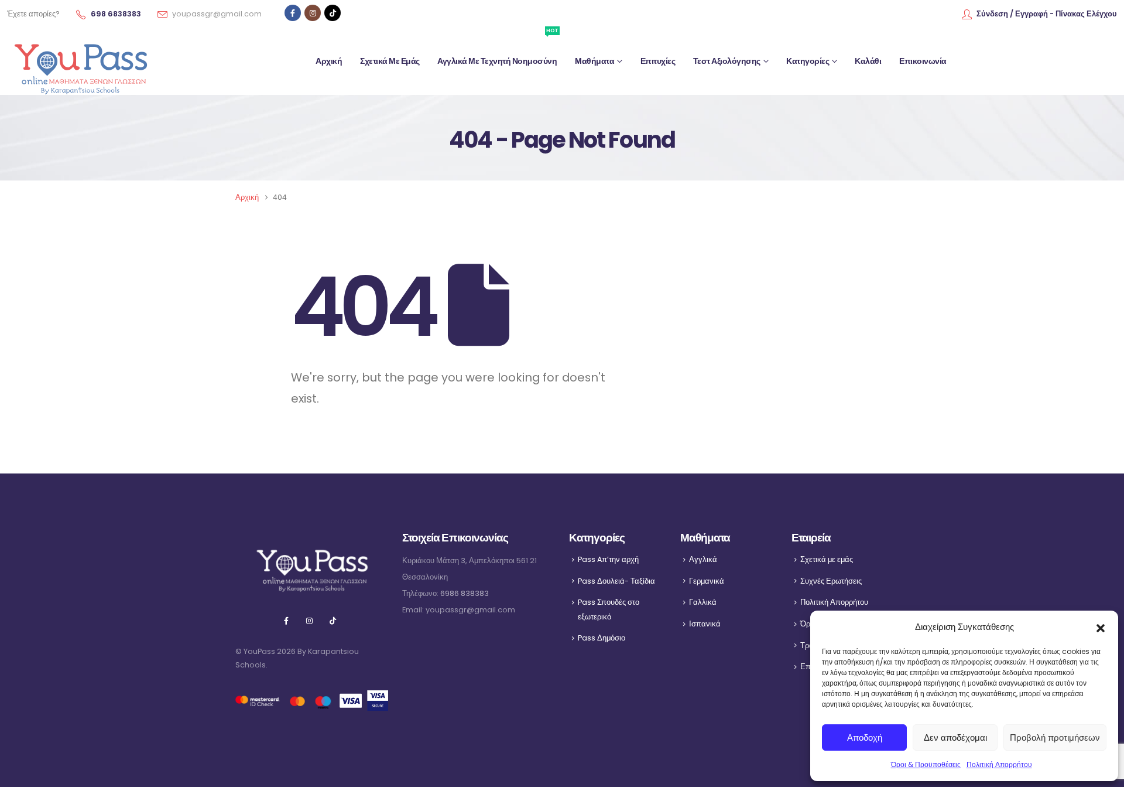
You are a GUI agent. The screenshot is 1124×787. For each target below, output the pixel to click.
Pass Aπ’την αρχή (608, 559)
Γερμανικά (706, 581)
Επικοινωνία (923, 61)
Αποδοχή (864, 737)
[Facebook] (293, 13)
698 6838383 (116, 14)
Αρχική (329, 61)
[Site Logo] (80, 61)
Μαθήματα (594, 61)
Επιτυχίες (658, 61)
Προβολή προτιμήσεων (1055, 737)
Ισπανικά (705, 624)
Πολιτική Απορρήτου (999, 764)
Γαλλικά (703, 602)
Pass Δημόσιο (601, 638)
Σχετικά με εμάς (390, 61)
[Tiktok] (332, 13)
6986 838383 (464, 593)
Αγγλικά (703, 559)
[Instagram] (312, 13)
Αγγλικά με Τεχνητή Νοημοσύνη (497, 49)
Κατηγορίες (807, 61)
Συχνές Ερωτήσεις (831, 581)
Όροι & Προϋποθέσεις (926, 764)
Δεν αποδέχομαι (955, 737)
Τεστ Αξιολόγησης (726, 61)
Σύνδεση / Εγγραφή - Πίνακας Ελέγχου (1046, 14)
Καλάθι (868, 61)
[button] (1100, 627)
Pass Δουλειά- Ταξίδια (616, 581)
